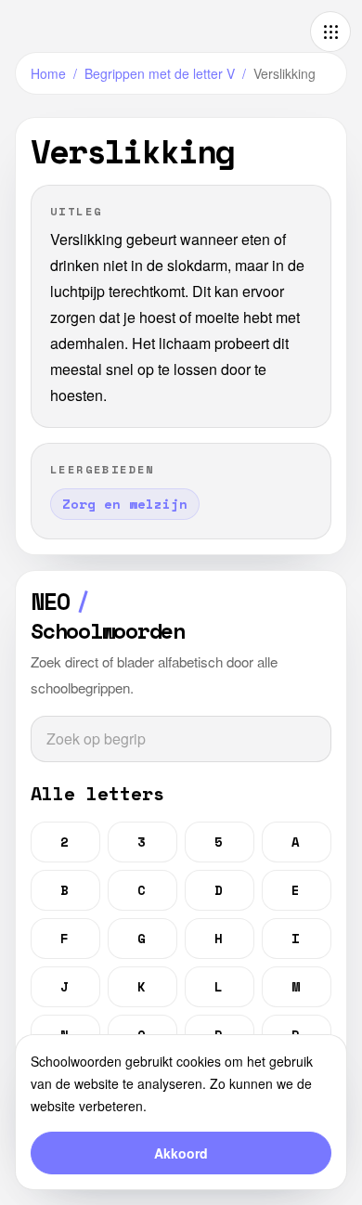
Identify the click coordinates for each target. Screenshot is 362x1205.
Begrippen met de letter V (159, 73)
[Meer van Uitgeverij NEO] (330, 31)
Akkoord (181, 1153)
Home (48, 73)
